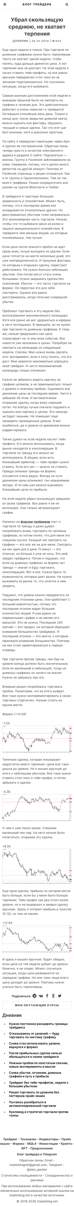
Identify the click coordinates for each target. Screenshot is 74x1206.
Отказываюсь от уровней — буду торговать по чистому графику (34, 1035)
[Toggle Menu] (5, 4)
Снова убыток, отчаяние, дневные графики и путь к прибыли (35, 1074)
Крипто (66, 1143)
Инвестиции (48, 1143)
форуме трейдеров (35, 522)
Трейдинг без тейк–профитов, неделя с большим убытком (38, 1084)
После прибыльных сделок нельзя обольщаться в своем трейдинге (35, 1055)
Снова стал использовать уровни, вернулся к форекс (35, 1045)
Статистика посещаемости (21, 1175)
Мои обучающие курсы (37, 1005)
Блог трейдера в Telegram (37, 1154)
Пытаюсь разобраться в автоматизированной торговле (32, 1104)
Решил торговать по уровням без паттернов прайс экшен (34, 1094)
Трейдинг (10, 1139)
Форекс (18, 1143)
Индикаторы (49, 1139)
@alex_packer (37, 1169)
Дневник (21, 41)
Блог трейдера (37, 4)
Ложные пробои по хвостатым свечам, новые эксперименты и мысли (38, 1064)
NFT (24, 1148)
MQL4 (31, 1143)
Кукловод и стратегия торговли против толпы (38, 1113)
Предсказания (41, 1148)
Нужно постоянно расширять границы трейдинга (38, 1025)
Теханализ (28, 1139)
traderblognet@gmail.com (28, 1165)
